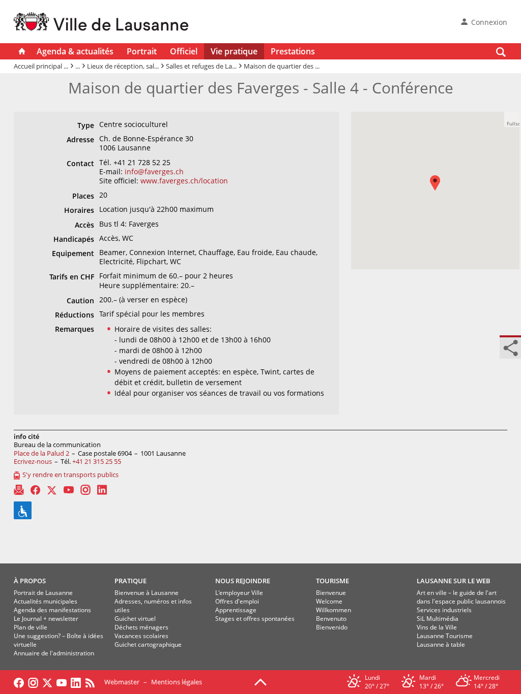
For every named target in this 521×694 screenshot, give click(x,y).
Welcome (329, 601)
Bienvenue (331, 592)
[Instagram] (85, 490)
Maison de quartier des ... (282, 66)
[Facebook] (35, 490)
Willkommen (333, 610)
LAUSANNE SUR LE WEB (453, 580)
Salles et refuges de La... (201, 66)
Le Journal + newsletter (46, 618)
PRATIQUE (130, 580)
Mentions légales (176, 681)
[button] (440, 190)
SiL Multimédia (437, 618)
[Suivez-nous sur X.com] (47, 681)
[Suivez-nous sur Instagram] (33, 681)
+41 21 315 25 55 (96, 461)
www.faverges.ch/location (184, 180)
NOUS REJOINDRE (242, 580)
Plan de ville (30, 627)
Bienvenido (332, 627)
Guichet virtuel (135, 618)
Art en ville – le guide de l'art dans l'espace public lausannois (461, 597)
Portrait (142, 51)
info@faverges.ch (154, 171)
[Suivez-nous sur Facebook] (19, 681)
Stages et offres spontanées (255, 618)
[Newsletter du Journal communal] (19, 490)
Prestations (293, 51)
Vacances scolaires (141, 636)
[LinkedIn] (102, 490)
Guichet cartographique (148, 644)
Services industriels (444, 610)
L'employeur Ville (239, 592)
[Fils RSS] (92, 681)
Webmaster (121, 681)
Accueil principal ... (41, 66)
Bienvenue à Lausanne (146, 592)
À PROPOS (30, 580)
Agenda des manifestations (52, 610)
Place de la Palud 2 (41, 453)
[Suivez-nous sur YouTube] (61, 681)
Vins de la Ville (437, 627)
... (77, 66)
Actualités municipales (45, 601)
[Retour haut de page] (260, 681)
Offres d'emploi (237, 601)
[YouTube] (69, 490)
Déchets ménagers (141, 627)
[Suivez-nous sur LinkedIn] (76, 681)
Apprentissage (235, 610)
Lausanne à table (441, 644)
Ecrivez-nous (33, 461)
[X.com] (52, 490)
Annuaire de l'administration (54, 653)
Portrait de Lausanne (43, 592)
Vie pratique (234, 51)
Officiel (183, 51)
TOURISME (332, 580)
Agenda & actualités (75, 51)
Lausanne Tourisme (445, 636)
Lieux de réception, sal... (123, 66)
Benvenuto (331, 618)
